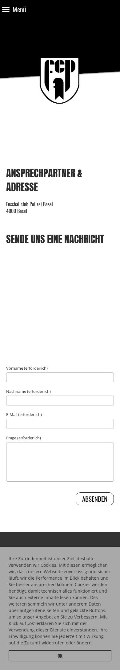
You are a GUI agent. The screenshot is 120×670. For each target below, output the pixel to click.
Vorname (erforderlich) (27, 368)
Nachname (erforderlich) (28, 391)
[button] (95, 644)
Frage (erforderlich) (23, 438)
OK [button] (60, 655)
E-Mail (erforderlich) (24, 414)
